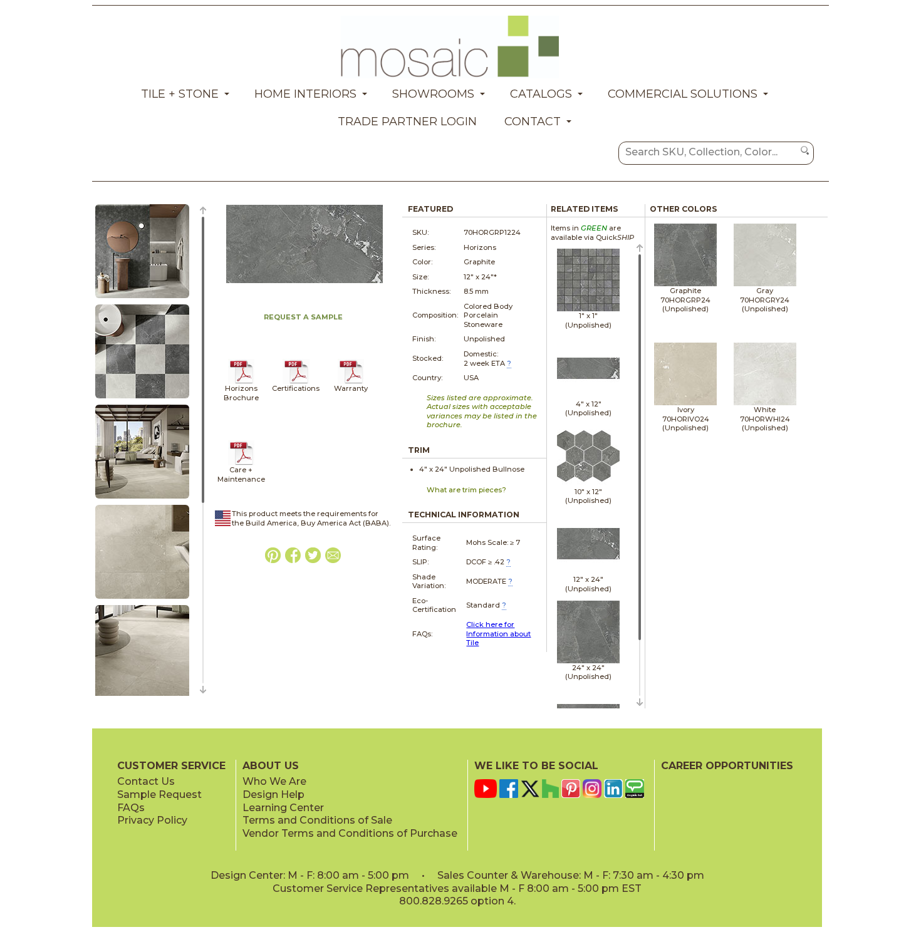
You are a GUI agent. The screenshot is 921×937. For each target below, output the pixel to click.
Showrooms (433, 94)
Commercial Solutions (682, 94)
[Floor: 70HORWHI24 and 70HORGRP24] (142, 399)
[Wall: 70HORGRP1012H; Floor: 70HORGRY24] (142, 298)
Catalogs (541, 94)
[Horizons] (241, 381)
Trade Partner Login (407, 121)
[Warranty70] (351, 381)
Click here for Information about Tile (498, 633)
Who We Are (274, 781)
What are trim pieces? (466, 489)
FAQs (131, 808)
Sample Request (159, 794)
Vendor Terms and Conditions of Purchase (349, 833)
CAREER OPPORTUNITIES (727, 766)
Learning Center (283, 808)
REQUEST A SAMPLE (303, 317)
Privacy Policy (152, 820)
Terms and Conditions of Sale (317, 820)
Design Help (273, 794)
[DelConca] (296, 381)
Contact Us (146, 781)
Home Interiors (305, 94)
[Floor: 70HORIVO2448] (142, 499)
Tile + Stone (180, 94)
